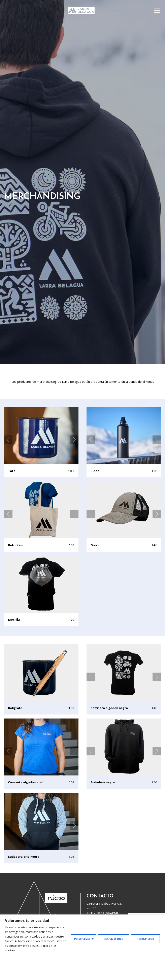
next (74, 439)
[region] (82, 935)
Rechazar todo (113, 939)
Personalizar (82, 939)
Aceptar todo (145, 939)
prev (8, 439)
